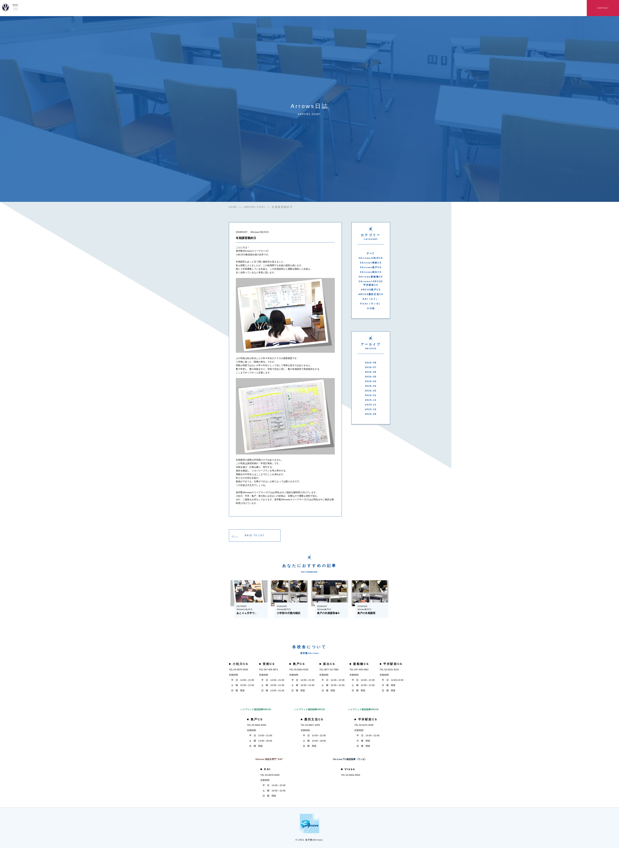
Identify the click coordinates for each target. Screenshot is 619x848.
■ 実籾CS (267, 664)
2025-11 (371, 404)
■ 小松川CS (238, 664)
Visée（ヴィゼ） (371, 303)
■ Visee (348, 769)
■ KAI (265, 769)
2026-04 (371, 381)
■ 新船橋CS (359, 664)
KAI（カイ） (371, 299)
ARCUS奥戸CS (370, 289)
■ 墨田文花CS (312, 719)
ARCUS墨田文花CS (370, 294)
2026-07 (371, 367)
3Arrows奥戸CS (371, 267)
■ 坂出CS (327, 664)
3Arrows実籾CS (371, 262)
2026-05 (371, 376)
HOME (233, 207)
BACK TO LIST (255, 535)
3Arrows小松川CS (371, 258)
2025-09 (371, 414)
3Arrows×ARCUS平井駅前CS (371, 283)
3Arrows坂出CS (371, 272)
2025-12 (371, 400)
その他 (371, 308)
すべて (371, 253)
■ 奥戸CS (297, 664)
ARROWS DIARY (254, 207)
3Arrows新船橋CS (371, 276)
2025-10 (371, 409)
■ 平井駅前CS (391, 664)
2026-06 (371, 372)
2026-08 (371, 362)
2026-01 (371, 395)
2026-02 (371, 390)
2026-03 (371, 386)
